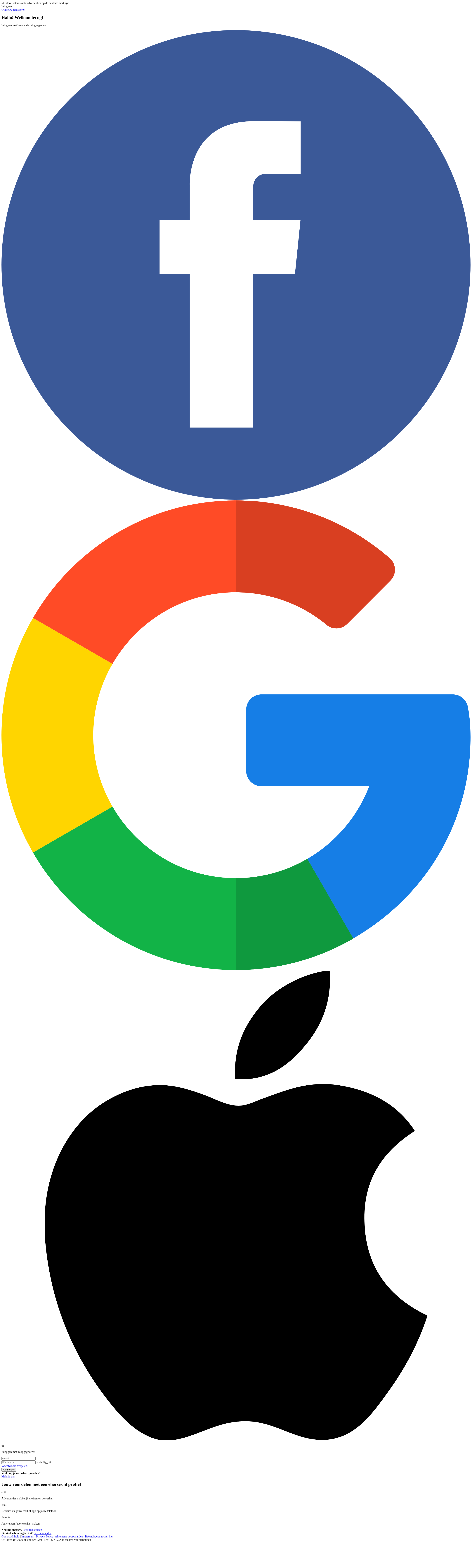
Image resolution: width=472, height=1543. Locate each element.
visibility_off (43, 1462)
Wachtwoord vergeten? (14, 1466)
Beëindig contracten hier (99, 1536)
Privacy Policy (44, 1536)
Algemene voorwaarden (69, 1536)
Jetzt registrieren (32, 1529)
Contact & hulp (10, 1536)
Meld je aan (8, 1476)
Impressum (27, 1536)
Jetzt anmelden (42, 1533)
